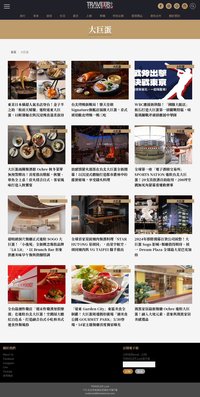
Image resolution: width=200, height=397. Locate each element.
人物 (89, 16)
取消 (140, 371)
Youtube (7, 371)
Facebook (8, 359)
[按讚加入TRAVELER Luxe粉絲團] (161, 6)
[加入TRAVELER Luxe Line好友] (177, 6)
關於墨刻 (174, 16)
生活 (62, 16)
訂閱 (127, 371)
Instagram (8, 363)
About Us (8, 354)
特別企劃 (118, 16)
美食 (36, 16)
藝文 (76, 16)
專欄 (102, 16)
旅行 (22, 16)
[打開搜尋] (193, 6)
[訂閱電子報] (185, 6)
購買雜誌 (137, 16)
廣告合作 (155, 16)
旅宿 (49, 16)
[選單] (7, 6)
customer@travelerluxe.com (100, 393)
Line (5, 367)
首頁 (13, 52)
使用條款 (8, 375)
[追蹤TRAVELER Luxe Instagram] (169, 6)
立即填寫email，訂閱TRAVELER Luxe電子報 (136, 356)
